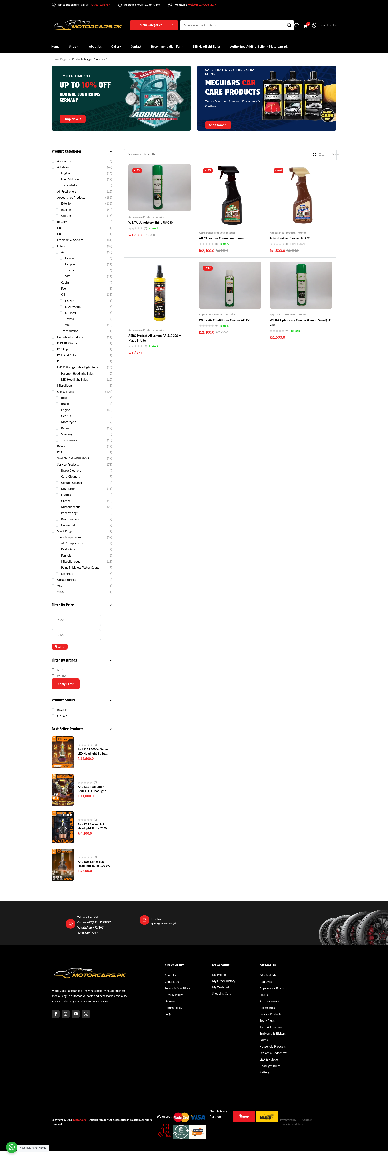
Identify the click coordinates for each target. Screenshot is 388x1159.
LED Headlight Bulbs (74, 379)
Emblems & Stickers (70, 240)
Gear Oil (66, 416)
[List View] (321, 154)
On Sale (62, 716)
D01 (59, 228)
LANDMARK (73, 307)
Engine (65, 173)
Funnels (66, 555)
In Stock (62, 710)
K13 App (62, 349)
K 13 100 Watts (67, 343)
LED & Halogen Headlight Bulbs (77, 367)
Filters (61, 246)
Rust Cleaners (70, 519)
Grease (66, 501)
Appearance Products (141, 217)
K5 (58, 361)
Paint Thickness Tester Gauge (80, 567)
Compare (160, 203)
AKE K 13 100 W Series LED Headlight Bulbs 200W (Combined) (93, 751)
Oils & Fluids (65, 392)
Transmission (69, 185)
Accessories (64, 161)
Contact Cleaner (71, 483)
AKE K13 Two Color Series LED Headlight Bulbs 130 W (92, 789)
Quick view (167, 203)
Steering (66, 434)
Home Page (59, 59)
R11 (59, 452)
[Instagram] (66, 1014)
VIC (67, 276)
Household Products (70, 337)
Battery (62, 222)
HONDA (70, 301)
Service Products (68, 464)
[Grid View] (314, 154)
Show (335, 154)
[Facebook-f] (56, 1014)
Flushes (66, 495)
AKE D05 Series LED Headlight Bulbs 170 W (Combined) (93, 864)
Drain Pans (68, 549)
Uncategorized (66, 580)
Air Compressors (72, 543)
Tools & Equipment (69, 537)
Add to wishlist (152, 203)
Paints (61, 446)
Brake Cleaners (71, 470)
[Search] (289, 25)
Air (63, 252)
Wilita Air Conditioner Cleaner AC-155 (224, 320)
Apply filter (66, 684)
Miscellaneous (70, 507)
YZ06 (60, 592)
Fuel (64, 288)
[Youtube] (76, 1014)
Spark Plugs (64, 531)
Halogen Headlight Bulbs (77, 373)
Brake (65, 404)
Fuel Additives (70, 179)
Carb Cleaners (70, 476)
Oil (63, 294)
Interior (159, 217)
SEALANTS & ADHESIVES (73, 458)
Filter (58, 646)
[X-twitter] (86, 1014)
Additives (63, 167)
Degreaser (68, 489)
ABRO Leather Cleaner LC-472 (290, 238)
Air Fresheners (66, 191)
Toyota (69, 270)
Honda (69, 258)
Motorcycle (68, 422)
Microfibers (64, 385)
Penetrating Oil (71, 513)
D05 (59, 234)
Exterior (66, 203)
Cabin (65, 282)
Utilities (66, 216)
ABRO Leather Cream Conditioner (222, 238)
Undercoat (68, 525)
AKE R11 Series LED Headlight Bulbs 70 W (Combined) (92, 826)
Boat (64, 398)
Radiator (67, 428)
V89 (59, 586)
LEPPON (70, 313)
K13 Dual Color (67, 355)
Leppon (70, 264)
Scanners (67, 574)
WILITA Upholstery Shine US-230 (150, 222)
